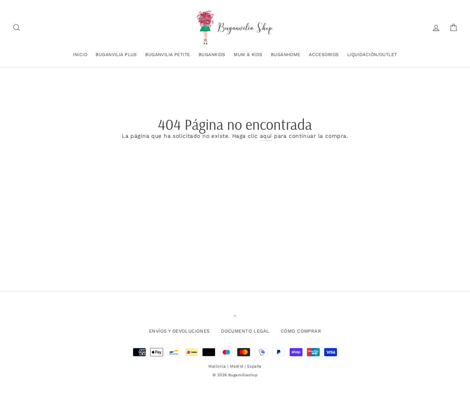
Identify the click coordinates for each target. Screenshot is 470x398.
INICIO (80, 54)
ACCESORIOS (324, 54)
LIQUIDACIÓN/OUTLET (372, 54)
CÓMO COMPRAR (301, 331)
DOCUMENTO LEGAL (245, 331)
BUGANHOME (286, 54)
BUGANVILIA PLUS (116, 54)
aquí (266, 136)
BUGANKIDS (212, 54)
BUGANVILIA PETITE (167, 54)
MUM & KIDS (248, 54)
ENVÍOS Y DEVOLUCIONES (179, 331)
